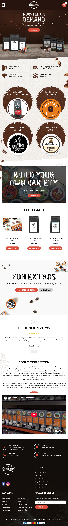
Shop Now (34, 30)
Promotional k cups (26, 290)
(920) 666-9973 (14, 456)
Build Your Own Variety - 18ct (12, 239)
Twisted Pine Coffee (41, 473)
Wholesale (46, 290)
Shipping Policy (23, 510)
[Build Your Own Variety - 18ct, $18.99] (12, 224)
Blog (19, 501)
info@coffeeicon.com (47, 448)
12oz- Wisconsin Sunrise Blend (34, 239)
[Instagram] (8, 484)
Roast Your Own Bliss (41, 485)
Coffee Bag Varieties (41, 488)
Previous (32, 351)
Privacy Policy (22, 504)
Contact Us (21, 498)
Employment (6, 510)
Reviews (4, 504)
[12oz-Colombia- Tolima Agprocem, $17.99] (55, 224)
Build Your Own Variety (42, 479)
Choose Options (12, 248)
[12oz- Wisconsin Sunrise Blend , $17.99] (34, 224)
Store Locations (6, 507)
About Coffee (6, 498)
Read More (34, 392)
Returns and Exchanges (25, 507)
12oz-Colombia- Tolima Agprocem (55, 239)
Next (35, 351)
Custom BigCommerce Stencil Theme (44, 519)
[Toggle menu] (3, 5)
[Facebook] (3, 484)
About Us (4, 501)
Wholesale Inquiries (41, 476)
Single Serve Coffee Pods (42, 482)
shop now (34, 195)
